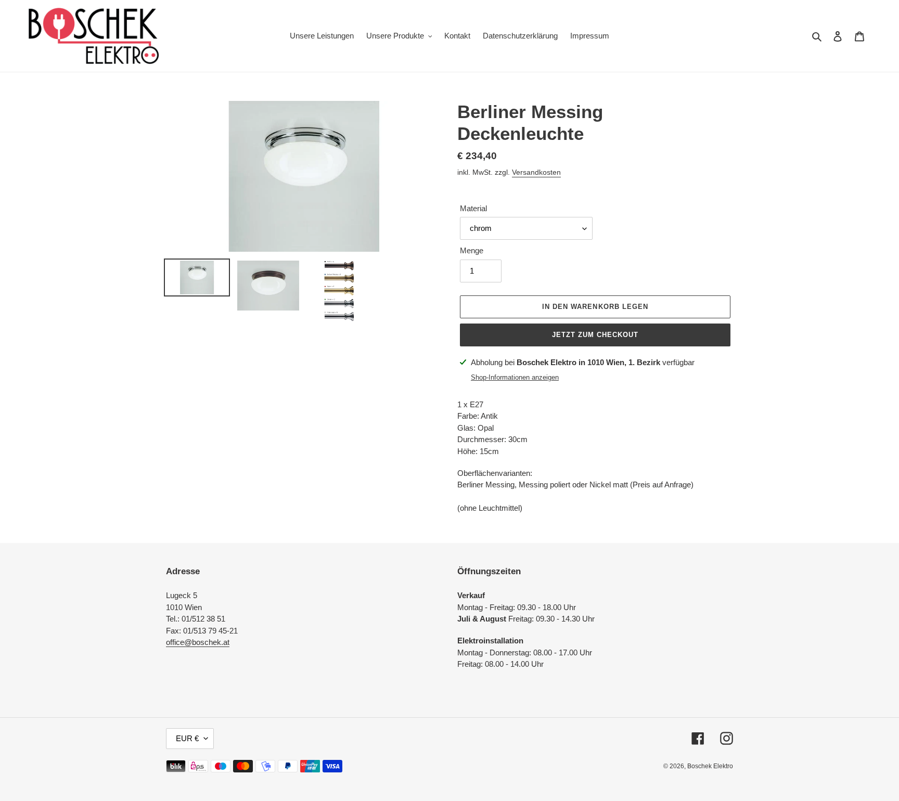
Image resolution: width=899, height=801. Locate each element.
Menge (471, 250)
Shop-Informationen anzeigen (515, 377)
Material (473, 208)
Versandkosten (536, 172)
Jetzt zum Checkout (595, 335)
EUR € (187, 738)
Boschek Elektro (710, 766)
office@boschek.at (197, 642)
